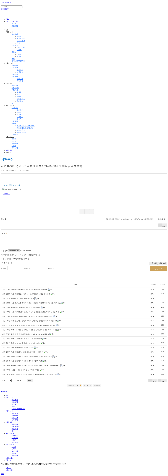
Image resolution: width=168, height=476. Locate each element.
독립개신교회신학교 (112, 219)
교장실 (14, 52)
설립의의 (20, 36)
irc (120, 219)
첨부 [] (4, 219)
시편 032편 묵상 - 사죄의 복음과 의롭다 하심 (18, 347)
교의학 (14, 146)
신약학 (14, 141)
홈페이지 (51, 268)
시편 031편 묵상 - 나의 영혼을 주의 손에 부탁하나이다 (21, 343)
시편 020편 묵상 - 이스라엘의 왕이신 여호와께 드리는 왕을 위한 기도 (26, 294)
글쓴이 (3, 268)
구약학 (14, 139)
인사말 (19, 54)
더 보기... (6, 193)
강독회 (19, 92)
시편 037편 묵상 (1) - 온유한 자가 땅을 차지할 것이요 (20, 370)
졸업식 (19, 97)
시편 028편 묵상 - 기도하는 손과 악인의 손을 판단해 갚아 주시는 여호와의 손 (29, 330)
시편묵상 (9, 150)
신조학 (14, 123)
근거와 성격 (21, 41)
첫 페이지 (71, 385)
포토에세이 (15, 88)
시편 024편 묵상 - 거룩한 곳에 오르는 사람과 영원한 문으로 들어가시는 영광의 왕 (30, 312)
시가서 (19, 114)
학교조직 (15, 45)
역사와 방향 (21, 39)
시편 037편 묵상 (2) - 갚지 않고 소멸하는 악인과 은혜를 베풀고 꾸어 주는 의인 (29, 374)
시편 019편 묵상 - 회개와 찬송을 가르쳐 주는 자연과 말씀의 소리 (24, 289)
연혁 (18, 43)
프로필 (19, 56)
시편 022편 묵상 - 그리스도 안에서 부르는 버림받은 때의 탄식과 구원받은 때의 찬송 (31, 303)
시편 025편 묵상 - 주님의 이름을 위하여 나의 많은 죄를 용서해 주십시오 (27, 316)
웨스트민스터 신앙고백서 (26, 126)
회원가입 (15, 26)
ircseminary (129, 219)
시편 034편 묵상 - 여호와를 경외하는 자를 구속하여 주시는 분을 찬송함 (27, 356)
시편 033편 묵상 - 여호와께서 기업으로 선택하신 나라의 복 (22, 352)
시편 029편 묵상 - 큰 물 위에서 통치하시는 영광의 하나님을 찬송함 (41, 166)
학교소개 (15, 34)
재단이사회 (21, 47)
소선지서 (20, 119)
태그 (163, 381)
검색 (29, 380)
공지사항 (15, 85)
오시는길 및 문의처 (18, 61)
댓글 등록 (158, 269)
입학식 (19, 94)
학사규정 (15, 74)
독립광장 (9, 83)
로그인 (14, 24)
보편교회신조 (21, 132)
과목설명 (20, 72)
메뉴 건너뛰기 (6, 3)
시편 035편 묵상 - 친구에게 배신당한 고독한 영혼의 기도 (22, 361)
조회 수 (162, 284)
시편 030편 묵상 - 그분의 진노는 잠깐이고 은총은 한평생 (22, 338)
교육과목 (20, 70)
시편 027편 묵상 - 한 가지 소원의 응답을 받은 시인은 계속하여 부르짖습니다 (29, 325)
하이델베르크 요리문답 (25, 128)
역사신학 (15, 143)
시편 (135, 219)
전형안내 (20, 79)
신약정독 (15, 121)
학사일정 (15, 65)
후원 (13, 59)
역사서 (19, 112)
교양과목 (15, 135)
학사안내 (9, 63)
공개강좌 (20, 101)
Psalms (140, 219)
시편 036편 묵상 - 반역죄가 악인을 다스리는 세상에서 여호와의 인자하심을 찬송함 (31, 365)
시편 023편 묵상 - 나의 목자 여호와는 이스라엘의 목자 (21, 307)
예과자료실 (10, 105)
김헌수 (152, 219)
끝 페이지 (97, 385)
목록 (163, 226)
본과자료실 (10, 137)
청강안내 (20, 81)
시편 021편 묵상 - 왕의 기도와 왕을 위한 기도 (18, 298)
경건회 (8, 152)
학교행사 (15, 90)
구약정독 (15, 108)
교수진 (19, 50)
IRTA (2, 170)
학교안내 (9, 32)
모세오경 (20, 110)
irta (123, 219)
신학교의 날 (21, 99)
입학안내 (15, 76)
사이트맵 (4, 391)
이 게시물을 (161, 219)
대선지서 (20, 117)
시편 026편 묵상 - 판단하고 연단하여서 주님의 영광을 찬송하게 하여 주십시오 (29, 321)
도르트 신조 (21, 130)
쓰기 (154, 381)
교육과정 (15, 68)
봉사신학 (15, 148)
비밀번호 (27, 268)
